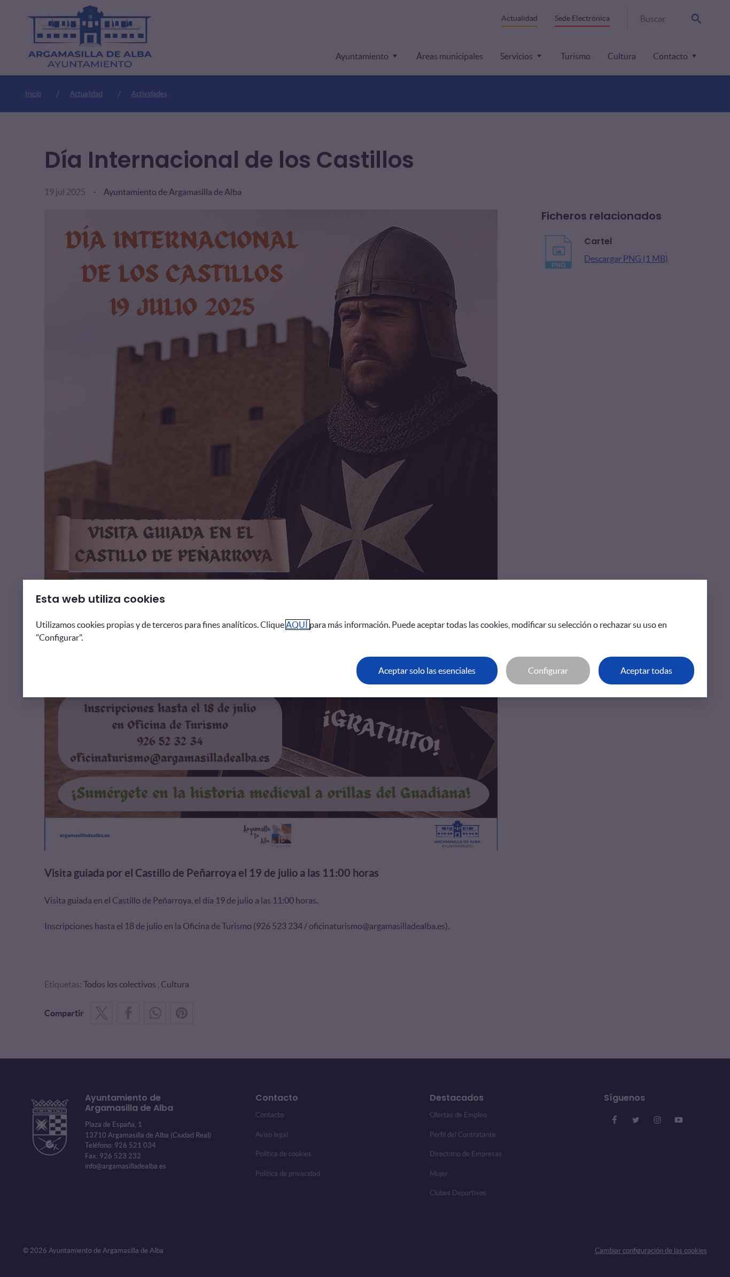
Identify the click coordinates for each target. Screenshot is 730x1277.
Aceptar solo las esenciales (427, 670)
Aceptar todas (646, 670)
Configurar (548, 670)
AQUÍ (297, 624)
